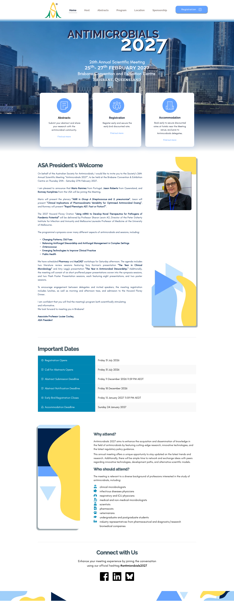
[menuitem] (73, 10)
